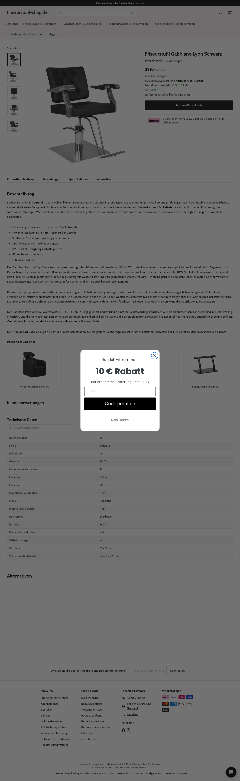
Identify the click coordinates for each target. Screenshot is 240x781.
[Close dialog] (154, 355)
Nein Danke (120, 420)
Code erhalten (120, 404)
